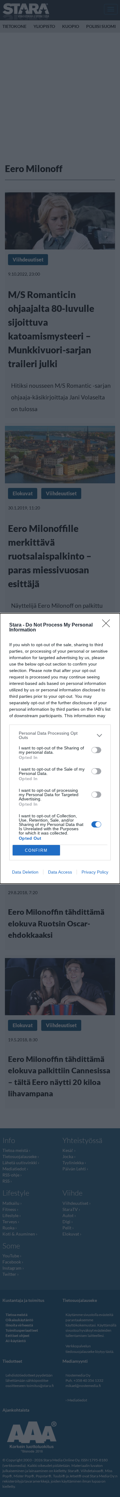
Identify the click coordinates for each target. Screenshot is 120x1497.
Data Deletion (25, 872)
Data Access (60, 872)
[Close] (108, 625)
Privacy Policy (95, 872)
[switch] (96, 750)
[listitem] (60, 735)
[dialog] (60, 748)
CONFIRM (36, 850)
